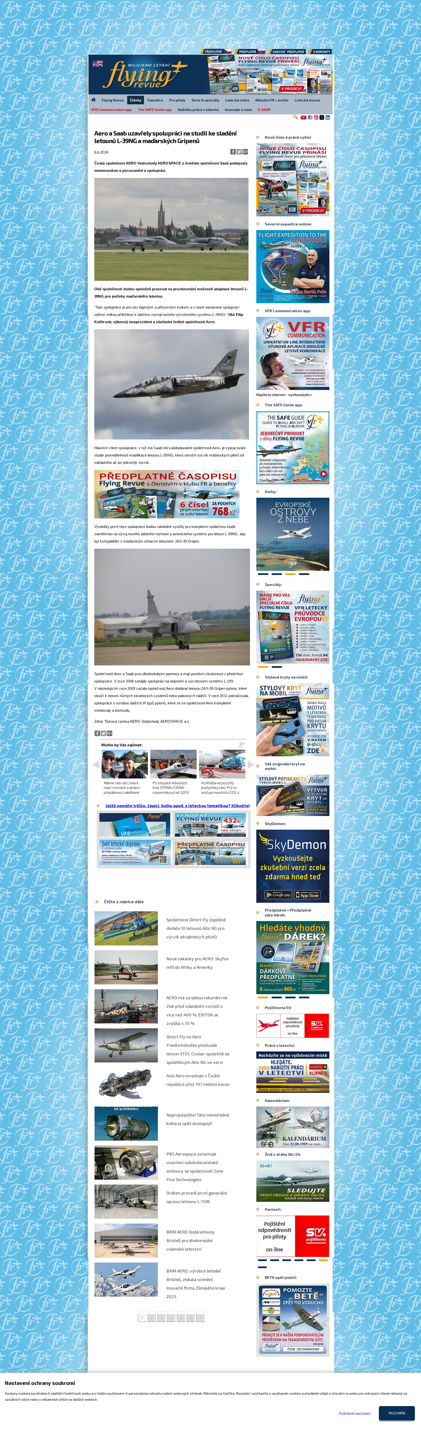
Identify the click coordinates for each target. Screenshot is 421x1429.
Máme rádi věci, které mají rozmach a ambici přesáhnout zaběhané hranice (122, 790)
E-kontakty (324, 53)
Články (135, 100)
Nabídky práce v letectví (198, 109)
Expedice (155, 100)
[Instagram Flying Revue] (316, 119)
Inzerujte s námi (238, 109)
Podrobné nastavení (354, 1413)
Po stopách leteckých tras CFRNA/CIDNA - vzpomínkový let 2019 (171, 787)
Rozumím (397, 1413)
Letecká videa (237, 100)
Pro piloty (177, 100)
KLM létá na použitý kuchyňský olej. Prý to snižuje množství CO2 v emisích (220, 790)
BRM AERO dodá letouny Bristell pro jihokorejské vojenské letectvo (190, 1240)
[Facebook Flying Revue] (310, 119)
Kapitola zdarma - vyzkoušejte (282, 394)
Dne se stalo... (303, 1144)
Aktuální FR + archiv (271, 100)
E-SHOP (264, 109)
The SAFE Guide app (155, 109)
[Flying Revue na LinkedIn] (328, 119)
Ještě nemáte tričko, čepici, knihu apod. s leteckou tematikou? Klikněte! (177, 805)
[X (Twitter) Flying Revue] (322, 119)
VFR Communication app (111, 109)
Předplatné (250, 53)
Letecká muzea (307, 100)
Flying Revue (113, 100)
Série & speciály (205, 100)
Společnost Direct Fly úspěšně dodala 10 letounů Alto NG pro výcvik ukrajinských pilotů (196, 928)
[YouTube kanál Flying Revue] (302, 119)
